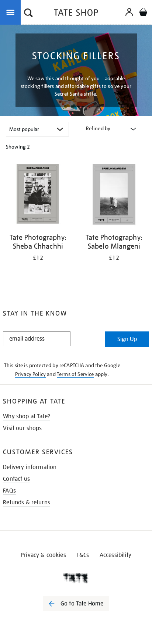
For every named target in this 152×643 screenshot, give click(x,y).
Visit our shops (22, 428)
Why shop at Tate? (26, 416)
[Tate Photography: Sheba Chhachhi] (38, 195)
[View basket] (143, 13)
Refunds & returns (26, 502)
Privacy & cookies (43, 555)
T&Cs (82, 555)
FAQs (9, 490)
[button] (28, 13)
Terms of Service (75, 374)
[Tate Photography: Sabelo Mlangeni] (114, 195)
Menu (12, 12)
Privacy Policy (30, 374)
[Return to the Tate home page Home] (76, 13)
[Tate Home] (76, 578)
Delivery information (29, 467)
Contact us (16, 479)
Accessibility (115, 555)
